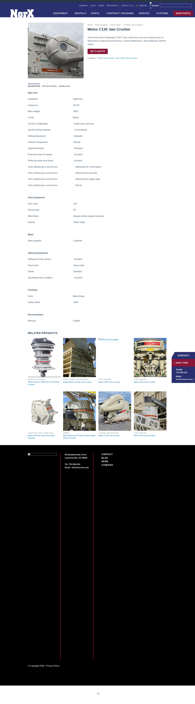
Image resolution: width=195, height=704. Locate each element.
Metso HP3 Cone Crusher (144, 435)
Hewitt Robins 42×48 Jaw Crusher (77, 382)
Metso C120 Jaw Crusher (109, 435)
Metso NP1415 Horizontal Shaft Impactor (41, 436)
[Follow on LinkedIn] (44, 656)
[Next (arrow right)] (10, 699)
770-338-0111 (74, 464)
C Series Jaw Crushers (133, 25)
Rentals (80, 13)
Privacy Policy (52, 666)
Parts (95, 13)
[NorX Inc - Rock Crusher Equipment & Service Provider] (25, 13)
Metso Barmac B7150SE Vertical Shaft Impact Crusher (79, 436)
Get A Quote (97, 51)
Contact (107, 454)
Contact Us (127, 6)
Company (83, 6)
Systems (162, 13)
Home (90, 25)
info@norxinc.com (184, 379)
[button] (31, 75)
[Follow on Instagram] (34, 656)
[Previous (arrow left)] (2, 699)
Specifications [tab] (49, 86)
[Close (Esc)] (26, 688)
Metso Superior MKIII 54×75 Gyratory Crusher (43, 383)
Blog (93, 6)
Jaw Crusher (115, 25)
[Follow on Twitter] (39, 656)
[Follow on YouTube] (48, 656)
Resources (112, 6)
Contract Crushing (120, 13)
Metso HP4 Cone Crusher (144, 382)
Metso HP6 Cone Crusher (109, 382)
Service (144, 13)
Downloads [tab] (64, 86)
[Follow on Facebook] (30, 656)
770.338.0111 (181, 372)
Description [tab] (34, 86)
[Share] (18, 688)
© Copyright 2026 (36, 666)
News (101, 6)
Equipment (60, 13)
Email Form (182, 363)
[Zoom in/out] (2, 688)
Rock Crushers (101, 25)
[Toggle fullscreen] (10, 688)
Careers (143, 6)
